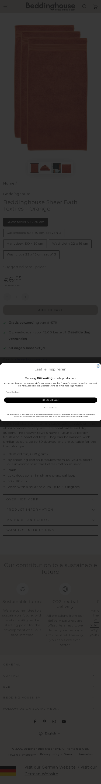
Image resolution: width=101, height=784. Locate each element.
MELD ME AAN (50, 400)
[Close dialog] (98, 366)
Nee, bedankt (50, 408)
